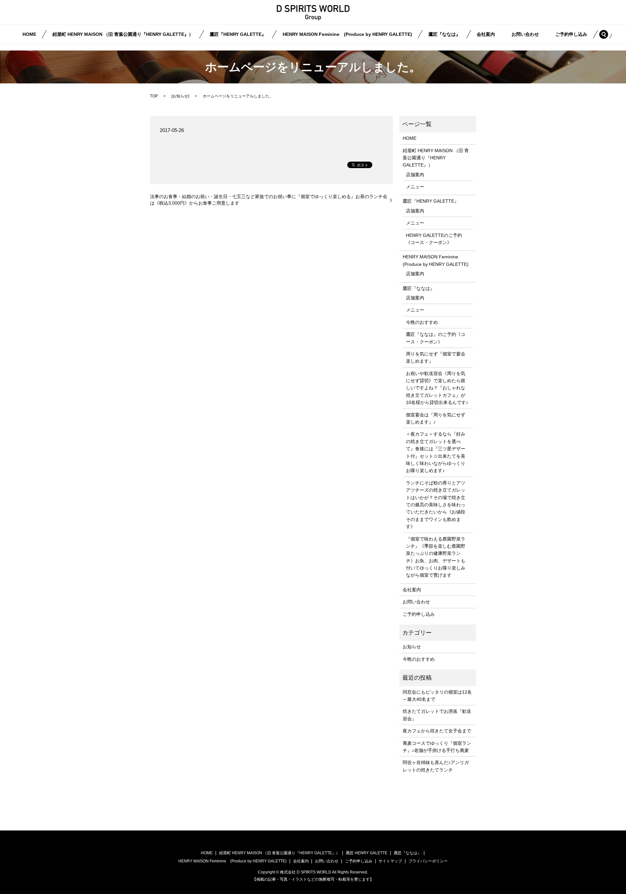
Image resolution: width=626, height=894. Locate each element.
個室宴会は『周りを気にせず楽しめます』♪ (435, 418)
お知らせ (180, 96)
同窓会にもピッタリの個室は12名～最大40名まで (437, 695)
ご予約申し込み (571, 34)
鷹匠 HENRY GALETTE (366, 853)
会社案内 (486, 34)
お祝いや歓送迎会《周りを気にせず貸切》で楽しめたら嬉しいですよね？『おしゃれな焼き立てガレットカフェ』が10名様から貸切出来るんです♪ (437, 388)
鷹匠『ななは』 (444, 34)
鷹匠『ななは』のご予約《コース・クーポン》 (435, 338)
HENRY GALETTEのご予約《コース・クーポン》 (434, 239)
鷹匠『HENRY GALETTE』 (238, 34)
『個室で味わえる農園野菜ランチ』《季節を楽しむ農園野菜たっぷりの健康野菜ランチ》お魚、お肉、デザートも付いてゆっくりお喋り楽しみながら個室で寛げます (435, 557)
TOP (154, 96)
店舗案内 (415, 174)
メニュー (415, 186)
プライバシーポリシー (428, 861)
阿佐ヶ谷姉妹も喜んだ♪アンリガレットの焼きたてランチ (436, 766)
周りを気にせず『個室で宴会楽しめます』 (435, 357)
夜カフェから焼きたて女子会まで (437, 730)
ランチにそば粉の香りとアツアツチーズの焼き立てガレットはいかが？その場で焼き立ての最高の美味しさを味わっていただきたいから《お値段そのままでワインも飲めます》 (435, 504)
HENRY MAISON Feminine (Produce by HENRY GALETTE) (347, 34)
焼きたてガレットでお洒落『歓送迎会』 (437, 715)
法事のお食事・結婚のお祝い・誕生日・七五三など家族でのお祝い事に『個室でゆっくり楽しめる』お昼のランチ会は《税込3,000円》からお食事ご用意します (268, 200)
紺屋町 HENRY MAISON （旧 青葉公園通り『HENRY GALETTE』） (122, 34)
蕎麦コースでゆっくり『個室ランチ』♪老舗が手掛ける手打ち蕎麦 (437, 747)
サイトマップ (390, 861)
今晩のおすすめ (422, 322)
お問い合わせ (525, 34)
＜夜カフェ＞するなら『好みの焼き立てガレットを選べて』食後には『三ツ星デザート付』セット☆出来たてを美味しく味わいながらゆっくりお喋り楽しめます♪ (435, 452)
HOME (29, 34)
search (608, 33)
